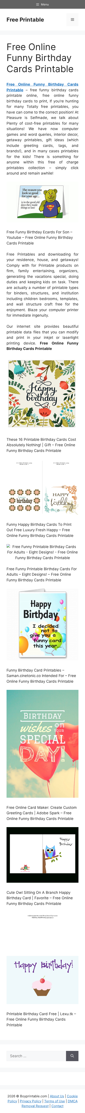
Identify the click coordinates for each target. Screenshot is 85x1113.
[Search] (72, 1056)
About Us (57, 1096)
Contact (57, 1106)
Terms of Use (54, 1101)
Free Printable (25, 19)
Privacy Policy (30, 1101)
